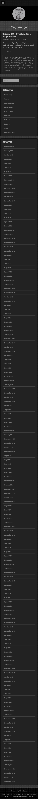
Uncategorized (9, 132)
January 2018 (8, 485)
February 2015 (9, 610)
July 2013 (7, 689)
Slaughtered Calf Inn (11, 67)
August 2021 (8, 305)
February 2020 (9, 380)
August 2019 (8, 405)
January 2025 (8, 151)
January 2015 (8, 614)
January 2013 (8, 714)
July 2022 (7, 259)
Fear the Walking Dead (12, 62)
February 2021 (9, 330)
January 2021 (8, 334)
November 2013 (9, 673)
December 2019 (9, 389)
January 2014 (8, 664)
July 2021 (7, 309)
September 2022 (9, 251)
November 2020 (9, 343)
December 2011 (9, 769)
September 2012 (9, 731)
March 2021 (8, 326)
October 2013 (8, 677)
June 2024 (7, 167)
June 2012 (7, 744)
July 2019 (7, 410)
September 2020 (9, 351)
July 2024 (7, 163)
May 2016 (7, 552)
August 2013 (8, 685)
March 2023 (8, 226)
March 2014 (8, 656)
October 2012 (8, 727)
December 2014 (9, 618)
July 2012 (7, 740)
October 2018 (8, 447)
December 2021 (9, 289)
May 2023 (7, 218)
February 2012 (9, 760)
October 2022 (8, 247)
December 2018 (9, 439)
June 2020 (7, 364)
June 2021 (7, 314)
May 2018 (7, 468)
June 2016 (7, 547)
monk (6, 65)
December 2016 (9, 527)
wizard (15, 69)
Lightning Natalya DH (25, 64)
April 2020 (8, 372)
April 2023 (8, 222)
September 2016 (9, 535)
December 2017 (9, 489)
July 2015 (7, 589)
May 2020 (7, 368)
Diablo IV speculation (20, 60)
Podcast (7, 116)
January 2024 (8, 184)
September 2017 (9, 502)
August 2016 (8, 539)
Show (12, 57)
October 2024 (8, 155)
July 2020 (7, 359)
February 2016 (9, 564)
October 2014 (8, 627)
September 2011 (9, 781)
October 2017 (8, 497)
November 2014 (9, 623)
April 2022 (8, 272)
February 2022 (9, 280)
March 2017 (8, 518)
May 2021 (7, 318)
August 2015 (8, 585)
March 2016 (8, 560)
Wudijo (21, 69)
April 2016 (8, 556)
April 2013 (8, 702)
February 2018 (9, 481)
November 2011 (9, 773)
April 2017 (8, 514)
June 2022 (7, 263)
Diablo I (14, 59)
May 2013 (7, 698)
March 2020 (8, 376)
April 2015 (8, 602)
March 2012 (8, 756)
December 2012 (9, 719)
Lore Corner (8, 111)
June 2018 (7, 464)
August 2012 (8, 735)
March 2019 (8, 426)
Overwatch (17, 65)
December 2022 (9, 238)
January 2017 (8, 522)
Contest (6, 99)
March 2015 (8, 606)
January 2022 (8, 284)
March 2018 (8, 476)
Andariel (23, 57)
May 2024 (7, 172)
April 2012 (8, 752)
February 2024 (9, 180)
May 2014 (7, 648)
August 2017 (8, 506)
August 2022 (8, 255)
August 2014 (8, 635)
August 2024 (8, 159)
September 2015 (9, 581)
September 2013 (9, 681)
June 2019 (7, 414)
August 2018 (8, 456)
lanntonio (12, 64)
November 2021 (9, 293)
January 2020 (9, 385)
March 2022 (8, 276)
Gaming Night (9, 103)
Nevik (10, 65)
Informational (9, 107)
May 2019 (7, 418)
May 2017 (7, 510)
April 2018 (8, 472)
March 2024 (8, 176)
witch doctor (8, 69)
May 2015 (7, 598)
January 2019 (8, 435)
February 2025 (9, 146)
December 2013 (9, 669)
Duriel (30, 60)
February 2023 (9, 230)
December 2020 (9, 339)
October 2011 (8, 777)
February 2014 (9, 660)
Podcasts (7, 120)
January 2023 (8, 234)
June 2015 (7, 593)
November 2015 (9, 573)
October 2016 (8, 531)
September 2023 (9, 201)
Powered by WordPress (19, 791)
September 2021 (9, 301)
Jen (24, 39)
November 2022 (9, 243)
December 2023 (9, 188)
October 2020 (8, 347)
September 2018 (9, 451)
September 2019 (9, 401)
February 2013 (9, 710)
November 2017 (9, 493)
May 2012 (7, 748)
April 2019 (8, 422)
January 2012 (8, 765)
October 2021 (8, 297)
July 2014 (7, 639)
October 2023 (8, 197)
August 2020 (8, 355)
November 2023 (9, 192)
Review (7, 124)
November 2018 (9, 443)
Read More (7, 51)
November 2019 (9, 393)
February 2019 (9, 430)
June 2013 (7, 694)
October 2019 (8, 397)
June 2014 (7, 643)
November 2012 (9, 723)
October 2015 (8, 577)
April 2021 (8, 322)
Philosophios (26, 65)
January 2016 (8, 568)
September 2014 (9, 631)
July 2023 (7, 209)
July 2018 (7, 460)
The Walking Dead (25, 67)
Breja (9, 59)
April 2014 (8, 652)
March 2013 (8, 706)
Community (8, 95)
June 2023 (7, 213)
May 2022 (7, 268)
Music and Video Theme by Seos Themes (19, 796)
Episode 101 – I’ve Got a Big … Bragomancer (17, 35)
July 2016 (7, 543)
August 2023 (8, 205)
